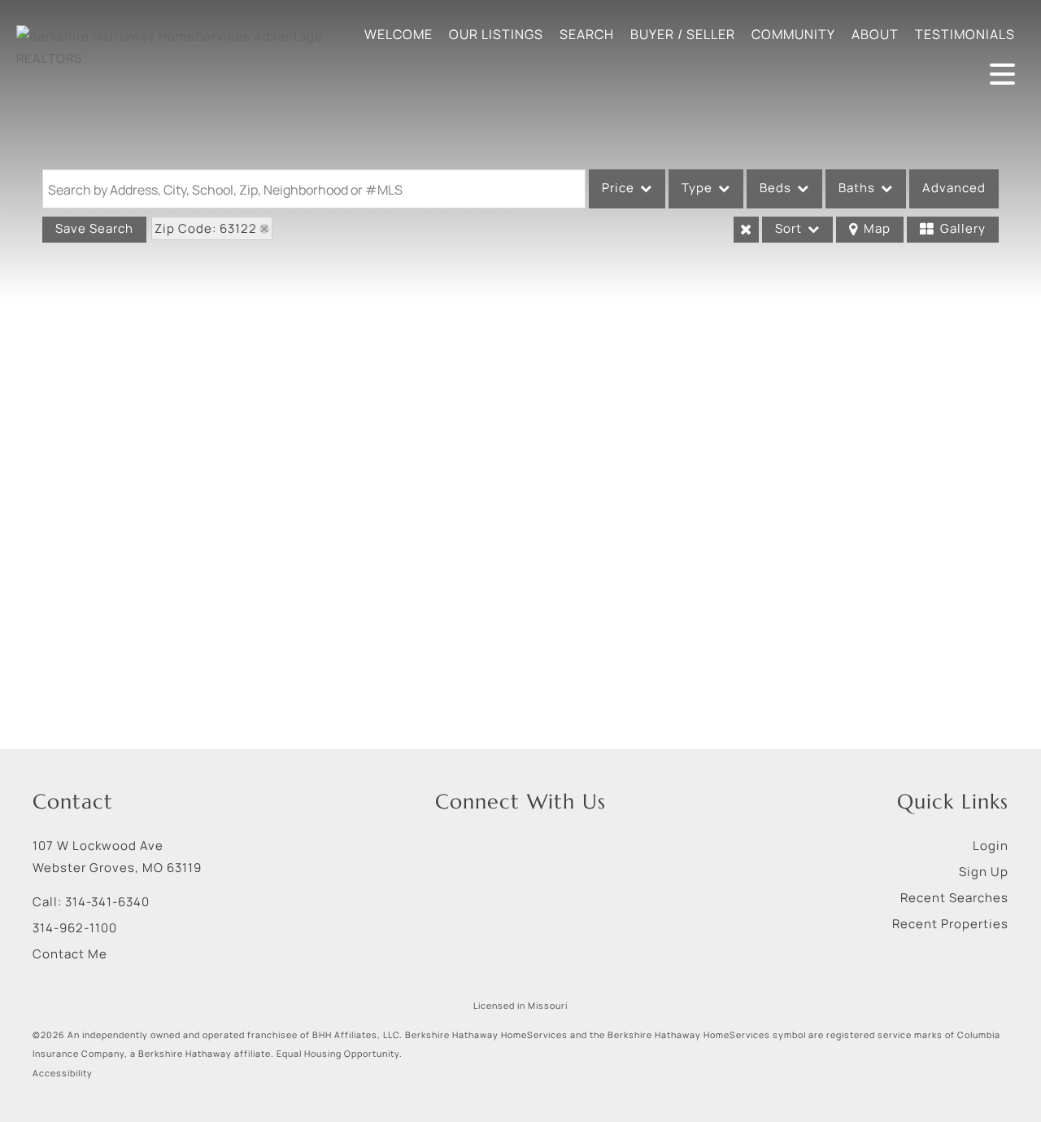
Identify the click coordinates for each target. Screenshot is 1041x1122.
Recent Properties (950, 923)
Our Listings (496, 34)
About (875, 34)
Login (990, 845)
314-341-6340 (107, 901)
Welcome (398, 34)
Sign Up (983, 871)
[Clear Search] (746, 230)
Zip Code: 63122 (206, 228)
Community (793, 34)
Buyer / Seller (682, 34)
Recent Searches (954, 897)
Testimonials (965, 34)
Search (587, 34)
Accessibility (63, 1073)
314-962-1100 (75, 927)
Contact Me (70, 953)
